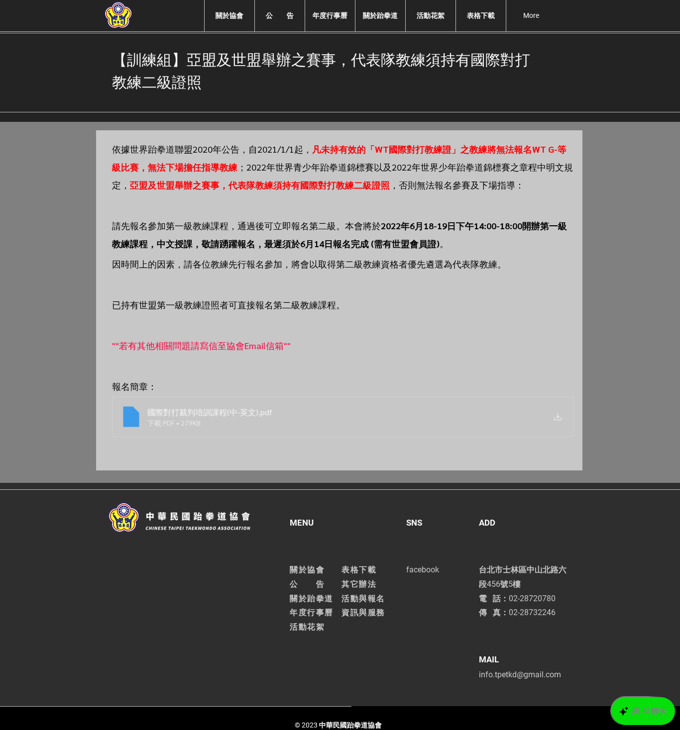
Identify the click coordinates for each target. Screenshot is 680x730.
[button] (229, 15)
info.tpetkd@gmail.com (520, 674)
